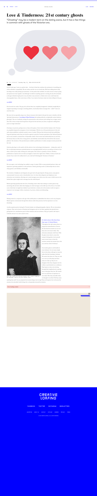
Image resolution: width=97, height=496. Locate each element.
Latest (16, 6)
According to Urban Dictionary (26, 117)
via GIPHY (9, 102)
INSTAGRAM (52, 406)
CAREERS (57, 412)
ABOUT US (36, 412)
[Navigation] (3, 7)
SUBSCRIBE (92, 6)
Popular (11, 6)
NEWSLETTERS (65, 406)
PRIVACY (63, 412)
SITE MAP (50, 412)
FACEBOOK (31, 406)
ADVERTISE (29, 412)
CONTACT (43, 412)
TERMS (68, 412)
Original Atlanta (48, 6)
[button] (89, 294)
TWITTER (42, 406)
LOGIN (87, 6)
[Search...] (7, 7)
